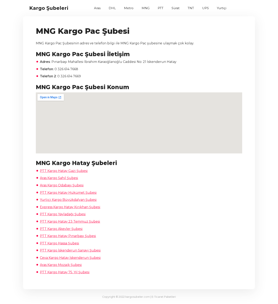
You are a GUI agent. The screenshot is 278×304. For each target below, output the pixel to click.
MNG (146, 8)
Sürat (175, 8)
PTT (160, 8)
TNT (191, 8)
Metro (129, 8)
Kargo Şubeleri (48, 8)
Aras (97, 8)
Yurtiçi (221, 8)
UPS (205, 8)
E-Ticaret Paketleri (164, 296)
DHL (112, 8)
